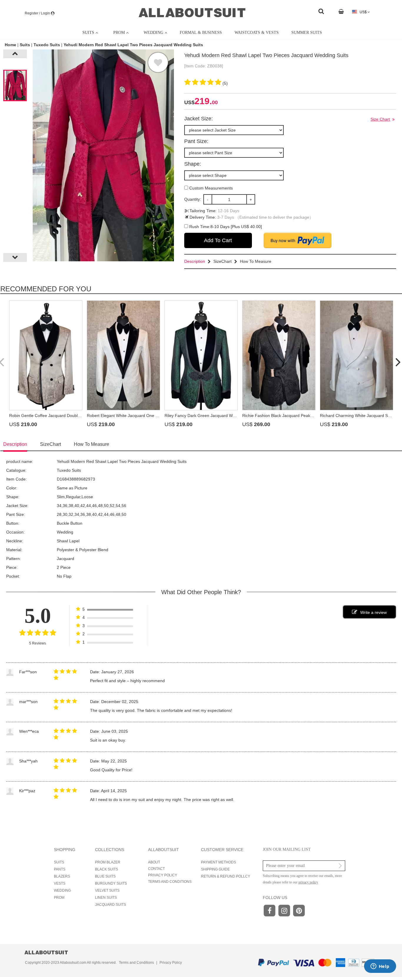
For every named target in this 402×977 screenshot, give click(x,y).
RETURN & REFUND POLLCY (225, 876)
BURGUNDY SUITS (111, 883)
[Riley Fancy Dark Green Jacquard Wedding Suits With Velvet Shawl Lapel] (201, 355)
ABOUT (154, 862)
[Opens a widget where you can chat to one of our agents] (380, 966)
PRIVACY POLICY (162, 875)
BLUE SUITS (105, 876)
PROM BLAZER (107, 862)
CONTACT (156, 869)
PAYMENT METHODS (218, 862)
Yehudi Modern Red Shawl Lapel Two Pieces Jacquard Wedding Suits (133, 44)
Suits (25, 44)
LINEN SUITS (106, 897)
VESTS (59, 883)
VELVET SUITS (107, 890)
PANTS (59, 869)
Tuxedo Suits (47, 44)
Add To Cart (218, 240)
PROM (59, 897)
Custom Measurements (210, 188)
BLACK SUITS (106, 869)
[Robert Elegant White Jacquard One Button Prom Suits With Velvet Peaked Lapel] (123, 355)
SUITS (59, 862)
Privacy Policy (171, 963)
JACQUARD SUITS (110, 905)
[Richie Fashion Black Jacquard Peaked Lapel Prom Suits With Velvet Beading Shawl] (278, 355)
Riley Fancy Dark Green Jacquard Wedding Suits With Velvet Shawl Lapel (233, 415)
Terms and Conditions (136, 963)
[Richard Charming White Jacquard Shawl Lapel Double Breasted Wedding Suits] (356, 355)
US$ (363, 12)
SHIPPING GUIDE (215, 869)
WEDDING (62, 890)
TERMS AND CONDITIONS (170, 882)
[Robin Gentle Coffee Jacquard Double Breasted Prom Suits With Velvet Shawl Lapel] (45, 355)
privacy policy (308, 882)
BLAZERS (62, 876)
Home (11, 44)
